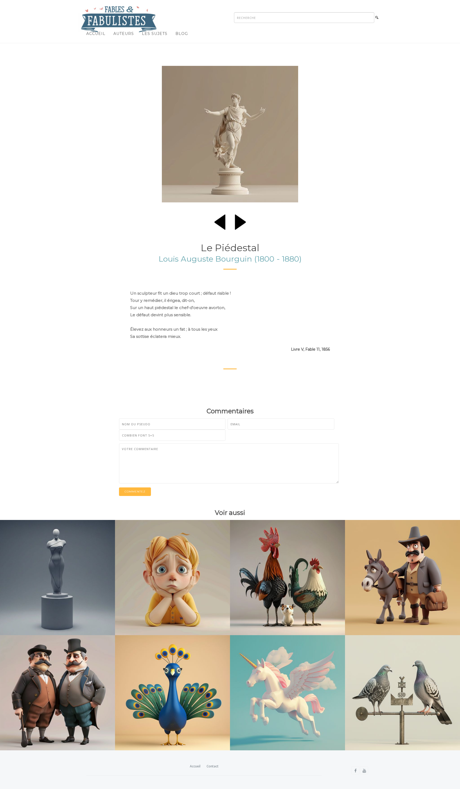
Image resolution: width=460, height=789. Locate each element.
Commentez (135, 491)
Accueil (95, 33)
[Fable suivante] (240, 221)
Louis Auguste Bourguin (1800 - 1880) (230, 258)
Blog (181, 33)
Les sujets (154, 33)
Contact (213, 766)
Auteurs (123, 33)
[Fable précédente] (220, 221)
